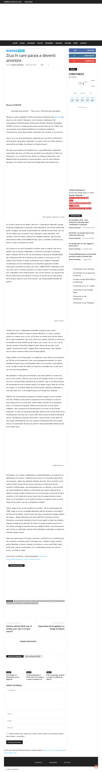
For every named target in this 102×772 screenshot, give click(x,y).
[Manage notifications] (96, 766)
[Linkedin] (25, 614)
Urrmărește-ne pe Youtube (83, 269)
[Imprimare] (43, 614)
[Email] (37, 614)
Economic (31, 43)
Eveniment (49, 43)
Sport (75, 43)
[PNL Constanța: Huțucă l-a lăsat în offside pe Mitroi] (56, 666)
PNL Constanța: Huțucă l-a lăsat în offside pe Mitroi (55, 677)
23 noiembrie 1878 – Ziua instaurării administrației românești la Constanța (79, 222)
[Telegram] (48, 614)
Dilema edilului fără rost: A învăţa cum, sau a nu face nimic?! (19, 629)
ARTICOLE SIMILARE (15, 656)
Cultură (68, 43)
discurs (58, 117)
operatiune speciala (52, 601)
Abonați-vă (89, 61)
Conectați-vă (89, 55)
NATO (42, 601)
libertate (24, 601)
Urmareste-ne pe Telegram (83, 303)
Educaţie (59, 43)
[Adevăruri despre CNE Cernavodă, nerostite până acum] (35, 583)
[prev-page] (60, 656)
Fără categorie (16, 48)
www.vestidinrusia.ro (33, 559)
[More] (54, 614)
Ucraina (34, 603)
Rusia (28, 603)
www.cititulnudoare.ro (14, 559)
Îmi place (90, 50)
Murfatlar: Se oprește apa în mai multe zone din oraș (81, 234)
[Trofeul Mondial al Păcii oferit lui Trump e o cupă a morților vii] (35, 666)
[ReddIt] (31, 614)
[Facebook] (88, 2)
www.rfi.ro (43, 556)
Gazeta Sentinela (18, 65)
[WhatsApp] (20, 614)
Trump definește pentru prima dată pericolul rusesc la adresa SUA (82, 255)
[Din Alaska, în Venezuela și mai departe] (15, 666)
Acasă (15, 43)
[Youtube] (96, 2)
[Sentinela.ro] (51, 22)
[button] (94, 43)
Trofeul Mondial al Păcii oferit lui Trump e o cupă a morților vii (35, 677)
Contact (83, 43)
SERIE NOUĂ (28, 2)
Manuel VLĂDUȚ (34, 601)
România (22, 603)
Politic (40, 43)
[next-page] (63, 656)
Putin (9, 603)
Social (22, 43)
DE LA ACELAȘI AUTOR (32, 656)
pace (62, 601)
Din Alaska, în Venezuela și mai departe (12, 677)
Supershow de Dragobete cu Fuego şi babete (51, 629)
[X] (14, 614)
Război (15, 603)
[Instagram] (92, 2)
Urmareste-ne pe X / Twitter (84, 286)
